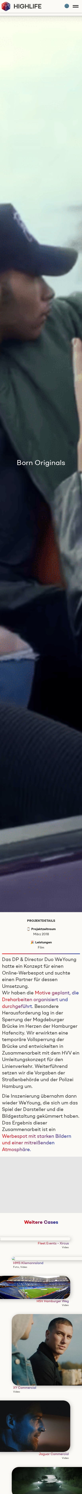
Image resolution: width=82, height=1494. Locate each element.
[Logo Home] (21, 6)
